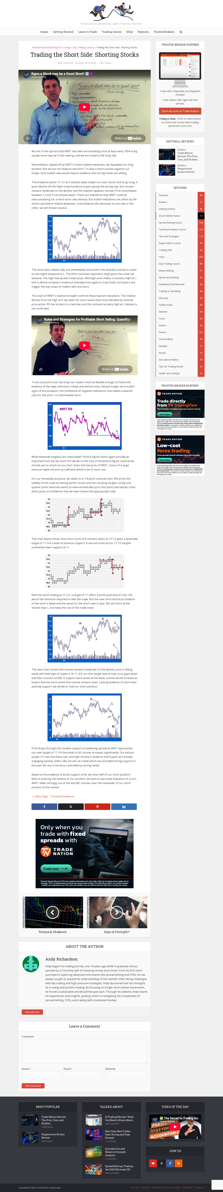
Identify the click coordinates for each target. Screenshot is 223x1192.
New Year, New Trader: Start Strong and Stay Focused (118, 1134)
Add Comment (65, 63)
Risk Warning (158, 1187)
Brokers (181, 149)
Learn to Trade (87, 31)
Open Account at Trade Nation (180, 111)
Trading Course (111, 31)
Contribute (187, 1187)
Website (110, 1069)
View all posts (32, 1012)
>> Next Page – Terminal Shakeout (53, 796)
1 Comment (110, 1141)
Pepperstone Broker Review (186, 170)
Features (143, 31)
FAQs (129, 31)
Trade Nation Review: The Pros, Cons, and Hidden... (188, 156)
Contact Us (199, 1187)
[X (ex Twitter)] (161, 1163)
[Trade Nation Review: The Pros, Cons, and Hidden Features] (168, 154)
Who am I (135, 1187)
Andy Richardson (87, 63)
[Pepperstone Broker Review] (168, 170)
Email (68, 1069)
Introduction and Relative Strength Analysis (115, 1152)
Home (44, 31)
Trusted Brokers (164, 31)
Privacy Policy (173, 1187)
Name (26, 1069)
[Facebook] (170, 1163)
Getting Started (63, 31)
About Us (146, 1187)
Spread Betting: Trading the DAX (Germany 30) (119, 1168)
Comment (28, 1036)
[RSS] (178, 1163)
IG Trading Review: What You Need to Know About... (119, 1118)
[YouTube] (153, 1163)
